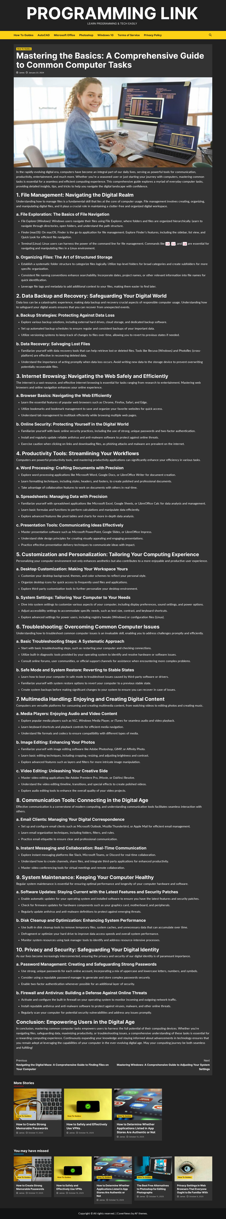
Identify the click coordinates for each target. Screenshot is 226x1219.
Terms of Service (129, 35)
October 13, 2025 (136, 1137)
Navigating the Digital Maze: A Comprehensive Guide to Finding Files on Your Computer (62, 1065)
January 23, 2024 (36, 73)
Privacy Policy (153, 35)
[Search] (210, 35)
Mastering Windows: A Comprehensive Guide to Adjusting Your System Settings (163, 1065)
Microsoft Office (64, 35)
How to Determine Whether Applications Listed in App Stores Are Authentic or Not (136, 1128)
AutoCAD (44, 35)
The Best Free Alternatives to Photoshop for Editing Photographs (153, 1189)
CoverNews (124, 1213)
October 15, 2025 (86, 1133)
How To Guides (23, 35)
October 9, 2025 (196, 1196)
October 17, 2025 (35, 1133)
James (21, 73)
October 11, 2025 (156, 1196)
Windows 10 (105, 35)
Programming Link (112, 13)
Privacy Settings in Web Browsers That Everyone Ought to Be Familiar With (192, 1189)
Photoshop (86, 35)
